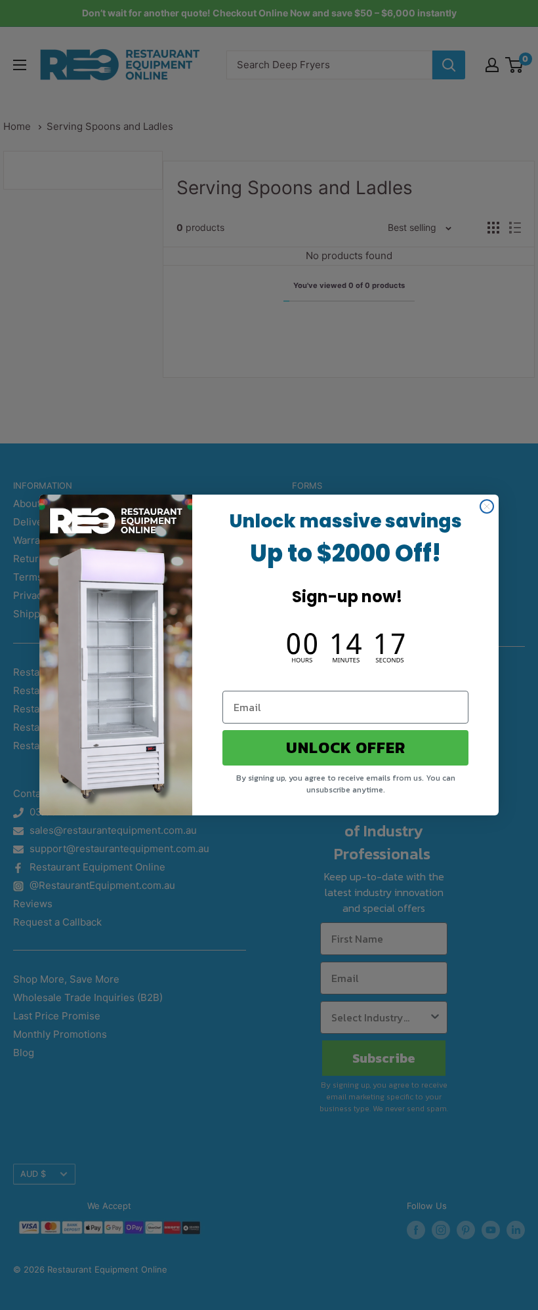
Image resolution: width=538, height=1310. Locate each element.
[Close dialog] (486, 506)
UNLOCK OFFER (345, 747)
